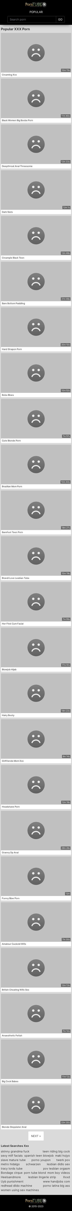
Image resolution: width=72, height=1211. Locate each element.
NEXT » (36, 1136)
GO (60, 19)
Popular (36, 12)
